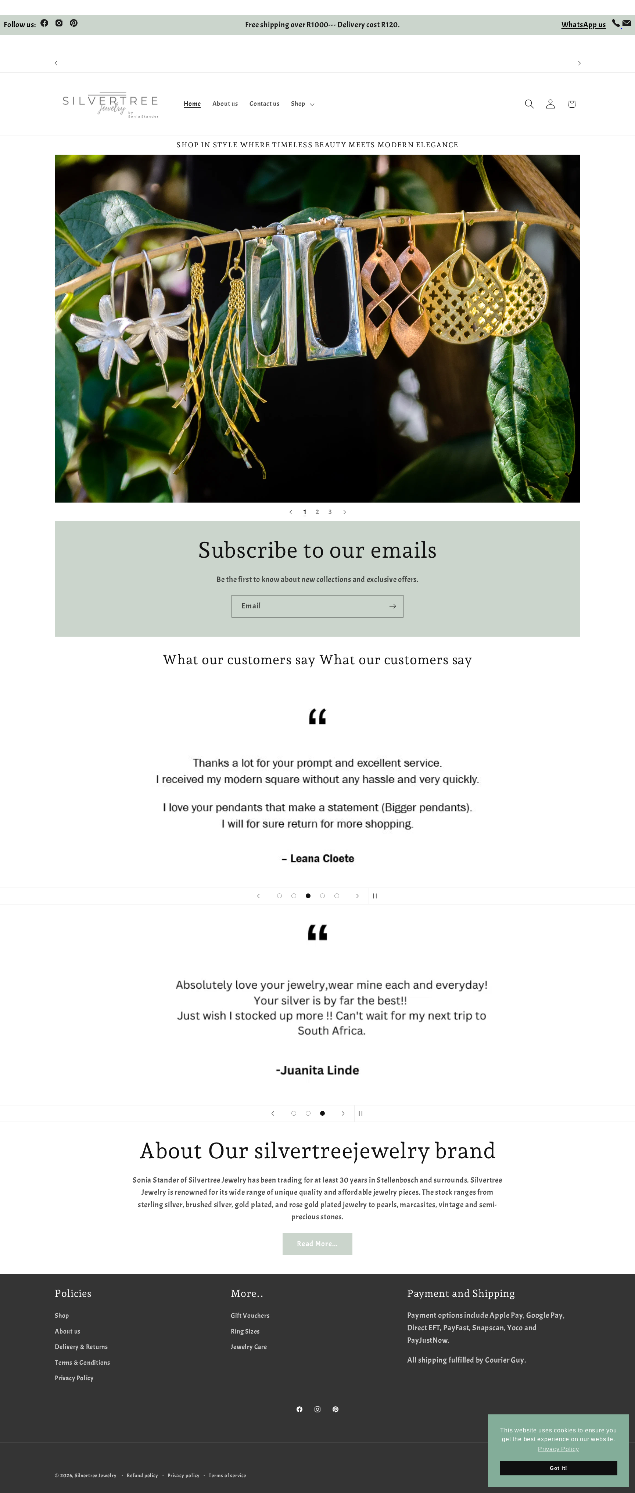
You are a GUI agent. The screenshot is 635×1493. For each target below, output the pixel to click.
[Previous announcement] (56, 63)
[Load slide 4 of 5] (322, 896)
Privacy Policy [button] (558, 1449)
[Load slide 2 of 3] (308, 1113)
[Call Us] (616, 25)
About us (67, 1331)
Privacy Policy (74, 1378)
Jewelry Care (249, 1347)
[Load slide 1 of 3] (294, 1113)
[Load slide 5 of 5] (337, 896)
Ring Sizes (245, 1331)
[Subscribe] (392, 606)
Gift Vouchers (250, 1316)
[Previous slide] (291, 512)
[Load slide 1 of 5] (279, 896)
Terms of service (227, 1475)
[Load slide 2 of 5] (294, 896)
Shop (62, 1316)
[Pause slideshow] (377, 896)
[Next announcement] (579, 63)
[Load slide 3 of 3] (322, 1113)
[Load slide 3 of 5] (308, 896)
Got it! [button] (558, 1468)
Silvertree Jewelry (95, 1475)
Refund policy (142, 1475)
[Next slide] (345, 512)
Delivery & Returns (81, 1347)
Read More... (317, 1243)
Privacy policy (184, 1475)
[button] (302, 104)
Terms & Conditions (82, 1363)
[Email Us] (626, 25)
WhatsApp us (584, 24)
